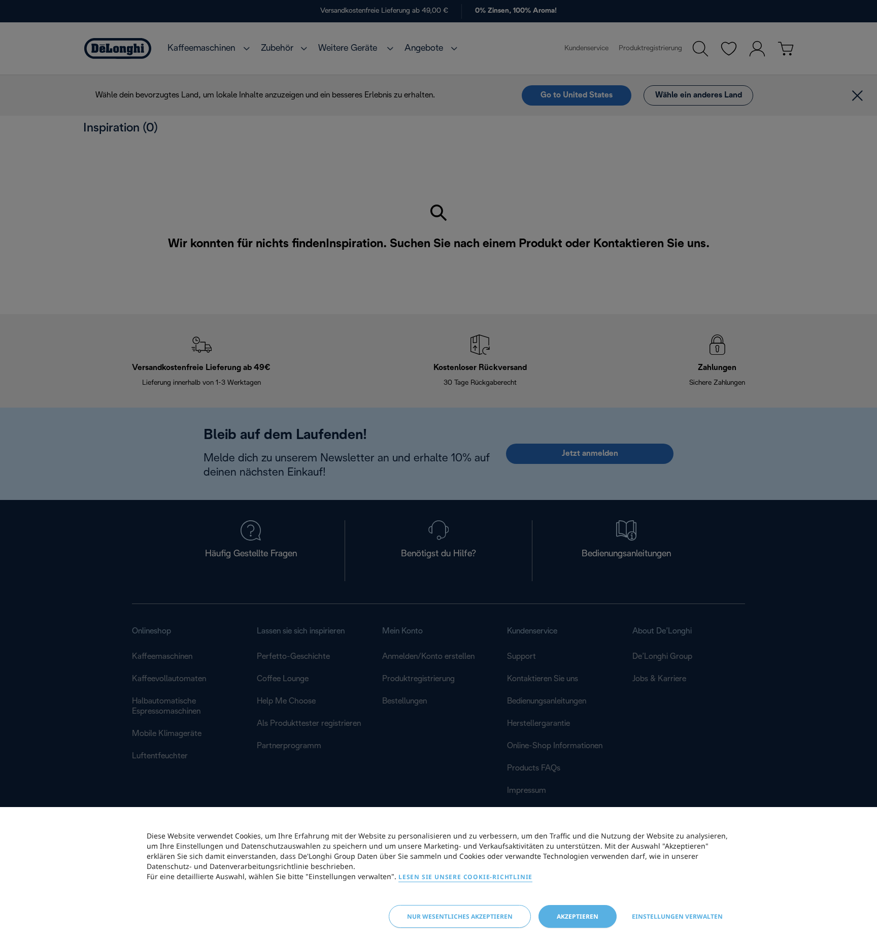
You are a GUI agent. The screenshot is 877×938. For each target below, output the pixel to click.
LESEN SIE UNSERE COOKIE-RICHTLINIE (465, 877)
